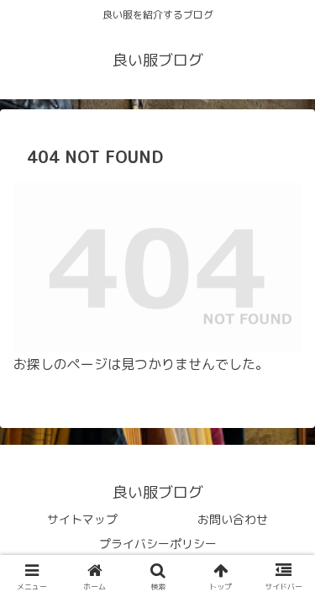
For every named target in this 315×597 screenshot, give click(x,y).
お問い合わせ (232, 519)
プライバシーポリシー (158, 544)
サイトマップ (82, 519)
